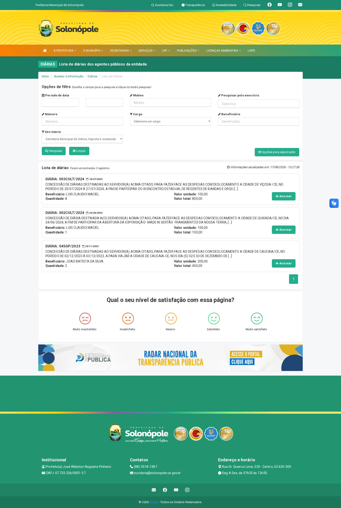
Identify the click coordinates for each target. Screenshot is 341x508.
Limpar (80, 151)
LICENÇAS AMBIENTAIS (222, 50)
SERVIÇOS (145, 50)
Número (50, 114)
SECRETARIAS (120, 50)
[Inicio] (45, 50)
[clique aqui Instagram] (187, 490)
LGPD (251, 50)
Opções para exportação (278, 152)
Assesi (154, 502)
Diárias (92, 76)
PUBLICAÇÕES (187, 50)
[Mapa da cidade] (170, 393)
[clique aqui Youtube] (176, 490)
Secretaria (52, 132)
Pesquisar (55, 151)
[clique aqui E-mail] (154, 490)
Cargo (137, 114)
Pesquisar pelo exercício (240, 95)
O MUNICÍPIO (92, 50)
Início (45, 76)
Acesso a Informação (69, 76)
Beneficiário (230, 114)
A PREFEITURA (64, 50)
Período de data (57, 95)
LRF (165, 50)
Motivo (137, 95)
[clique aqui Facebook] (165, 490)
